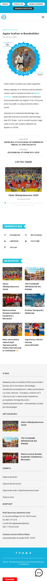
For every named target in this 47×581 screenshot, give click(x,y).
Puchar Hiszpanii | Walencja (34, 311)
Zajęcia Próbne (36, 4)
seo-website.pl (23, 564)
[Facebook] (16, 553)
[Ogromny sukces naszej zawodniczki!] (34, 329)
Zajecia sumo (8, 497)
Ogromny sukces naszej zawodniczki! (34, 342)
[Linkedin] (23, 553)
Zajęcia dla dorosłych (12, 483)
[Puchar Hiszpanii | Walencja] (34, 300)
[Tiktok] (30, 553)
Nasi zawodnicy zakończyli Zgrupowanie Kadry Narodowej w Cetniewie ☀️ (12, 345)
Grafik (5, 4)
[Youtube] (27, 553)
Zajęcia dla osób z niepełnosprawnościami (21, 490)
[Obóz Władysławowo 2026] (23, 179)
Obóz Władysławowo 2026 (23, 195)
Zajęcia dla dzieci (10, 477)
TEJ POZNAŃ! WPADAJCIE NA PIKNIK (33, 287)
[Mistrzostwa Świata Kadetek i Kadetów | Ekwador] (12, 300)
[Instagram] (19, 553)
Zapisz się (18, 4)
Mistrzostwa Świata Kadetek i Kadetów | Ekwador (11, 314)
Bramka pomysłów (23, 8)
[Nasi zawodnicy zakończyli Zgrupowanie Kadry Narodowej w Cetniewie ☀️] (12, 329)
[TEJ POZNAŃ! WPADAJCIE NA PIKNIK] (34, 273)
